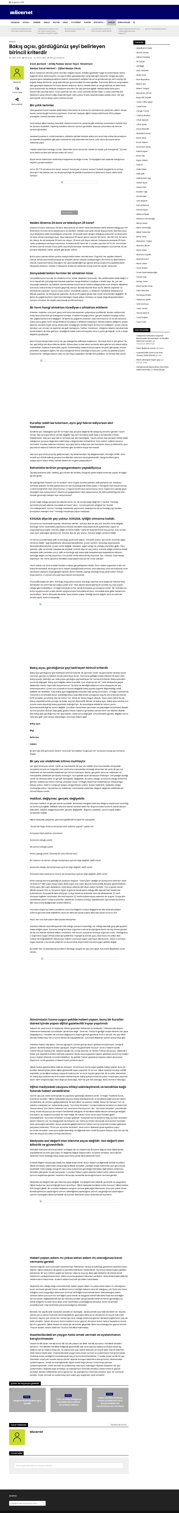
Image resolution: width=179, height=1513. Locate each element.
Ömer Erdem (142, 268)
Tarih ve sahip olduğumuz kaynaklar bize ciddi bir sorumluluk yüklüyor (69, 1402)
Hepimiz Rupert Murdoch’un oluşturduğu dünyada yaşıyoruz (129, 31)
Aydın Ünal (141, 75)
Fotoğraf (76, 22)
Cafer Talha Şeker (144, 102)
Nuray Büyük (159, 369)
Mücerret (28, 58)
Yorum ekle (41, 58)
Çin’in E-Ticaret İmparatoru (155, 29)
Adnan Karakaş (143, 57)
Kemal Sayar (142, 209)
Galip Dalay (141, 169)
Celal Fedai (141, 106)
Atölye (111, 22)
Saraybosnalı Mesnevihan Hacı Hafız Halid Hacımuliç (21, 30)
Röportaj (98, 22)
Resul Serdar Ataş (144, 286)
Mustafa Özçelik (143, 254)
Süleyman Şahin (143, 299)
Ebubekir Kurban (143, 133)
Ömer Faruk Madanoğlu (146, 272)
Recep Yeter (142, 281)
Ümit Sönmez (142, 304)
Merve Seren (142, 223)
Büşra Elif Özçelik (143, 97)
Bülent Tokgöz (142, 88)
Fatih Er (139, 164)
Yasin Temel (141, 308)
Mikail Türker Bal (143, 232)
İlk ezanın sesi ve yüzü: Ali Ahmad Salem (74, 30)
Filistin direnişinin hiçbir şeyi (148, 360)
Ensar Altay (141, 138)
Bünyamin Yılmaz (143, 93)
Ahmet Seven (142, 52)
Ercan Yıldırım (142, 142)
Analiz (47, 22)
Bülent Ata (141, 84)
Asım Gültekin (142, 70)
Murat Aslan (141, 250)
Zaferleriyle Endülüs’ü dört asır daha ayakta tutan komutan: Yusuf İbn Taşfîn (48, 31)
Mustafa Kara (142, 259)
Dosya (26, 22)
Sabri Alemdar (142, 290)
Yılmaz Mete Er (142, 313)
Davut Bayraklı (142, 129)
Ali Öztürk (140, 61)
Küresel (37, 22)
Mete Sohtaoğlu (143, 227)
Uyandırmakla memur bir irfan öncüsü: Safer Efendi (101, 30)
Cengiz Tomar (142, 111)
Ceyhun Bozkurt (143, 115)
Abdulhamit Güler (144, 48)
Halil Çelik (140, 173)
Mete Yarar (141, 236)
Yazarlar (15, 22)
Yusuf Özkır (141, 322)
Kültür (56, 22)
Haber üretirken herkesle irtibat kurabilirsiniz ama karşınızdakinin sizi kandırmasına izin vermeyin (110, 1402)
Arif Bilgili (140, 66)
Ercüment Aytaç (143, 147)
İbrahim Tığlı (141, 191)
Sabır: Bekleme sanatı (146, 348)
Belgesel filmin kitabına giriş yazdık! (27, 1402)
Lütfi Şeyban (141, 200)
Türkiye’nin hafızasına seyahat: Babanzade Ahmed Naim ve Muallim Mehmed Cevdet (152, 338)
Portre (87, 22)
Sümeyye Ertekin (143, 295)
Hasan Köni (141, 187)
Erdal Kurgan (141, 151)
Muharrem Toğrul (144, 241)
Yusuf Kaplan (142, 317)
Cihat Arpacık (142, 120)
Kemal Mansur (142, 205)
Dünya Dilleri (124, 22)
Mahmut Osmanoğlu (145, 218)
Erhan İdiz (140, 155)
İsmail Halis (141, 196)
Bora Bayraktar (143, 79)
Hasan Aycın (141, 182)
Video (65, 22)
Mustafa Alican (143, 245)
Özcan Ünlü (141, 277)
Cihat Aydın (141, 124)
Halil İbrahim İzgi (143, 178)
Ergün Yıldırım (142, 160)
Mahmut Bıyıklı (142, 214)
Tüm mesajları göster (118, 1425)
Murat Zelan (141, 263)
